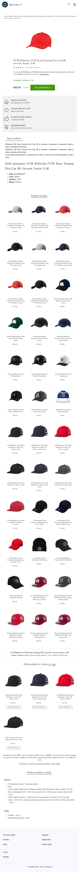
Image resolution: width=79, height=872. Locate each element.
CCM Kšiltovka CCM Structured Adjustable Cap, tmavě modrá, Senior (63, 522)
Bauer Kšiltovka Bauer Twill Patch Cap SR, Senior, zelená (16, 338)
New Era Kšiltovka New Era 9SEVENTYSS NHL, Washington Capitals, (16, 635)
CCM (20, 74)
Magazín (45, 835)
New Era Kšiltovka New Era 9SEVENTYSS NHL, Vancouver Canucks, (39, 597)
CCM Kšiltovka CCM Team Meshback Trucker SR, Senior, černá (15, 447)
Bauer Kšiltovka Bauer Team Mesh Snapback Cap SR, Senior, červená (63, 225)
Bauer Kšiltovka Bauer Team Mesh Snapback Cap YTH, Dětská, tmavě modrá (63, 263)
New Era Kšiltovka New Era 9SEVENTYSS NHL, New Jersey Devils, (63, 635)
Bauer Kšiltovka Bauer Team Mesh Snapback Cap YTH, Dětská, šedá (39, 263)
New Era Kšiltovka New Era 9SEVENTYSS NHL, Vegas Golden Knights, (63, 597)
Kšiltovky (50, 16)
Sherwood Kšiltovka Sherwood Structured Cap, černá (39, 338)
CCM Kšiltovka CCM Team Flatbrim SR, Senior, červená (15, 522)
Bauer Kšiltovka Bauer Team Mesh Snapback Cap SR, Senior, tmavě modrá (39, 225)
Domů (6, 16)
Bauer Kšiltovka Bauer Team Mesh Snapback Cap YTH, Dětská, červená (16, 300)
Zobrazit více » (44, 74)
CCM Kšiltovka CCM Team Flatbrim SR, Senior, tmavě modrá (39, 485)
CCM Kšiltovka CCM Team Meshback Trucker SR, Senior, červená (63, 447)
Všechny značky (9, 835)
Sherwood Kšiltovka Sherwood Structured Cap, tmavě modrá (63, 338)
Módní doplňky (33, 16)
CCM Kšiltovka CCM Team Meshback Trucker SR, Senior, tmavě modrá (39, 447)
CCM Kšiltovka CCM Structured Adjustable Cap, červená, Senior (15, 560)
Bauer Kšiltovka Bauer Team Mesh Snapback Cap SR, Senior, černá (16, 263)
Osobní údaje (47, 844)
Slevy (5, 844)
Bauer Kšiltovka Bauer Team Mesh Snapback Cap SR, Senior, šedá (16, 225)
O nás (5, 852)
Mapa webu (46, 839)
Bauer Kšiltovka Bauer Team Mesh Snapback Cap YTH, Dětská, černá (39, 300)
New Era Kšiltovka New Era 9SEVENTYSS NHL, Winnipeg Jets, (39, 635)
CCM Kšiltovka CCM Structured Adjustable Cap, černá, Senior (39, 522)
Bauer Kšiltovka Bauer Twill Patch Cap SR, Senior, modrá (63, 300)
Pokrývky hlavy (43, 16)
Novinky (6, 839)
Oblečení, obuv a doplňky (21, 16)
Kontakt (6, 857)
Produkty (10, 16)
